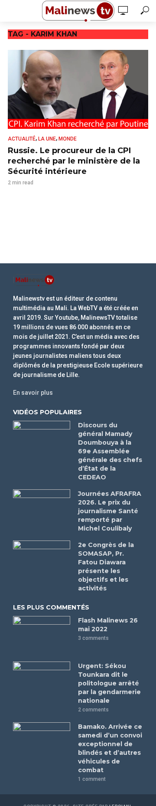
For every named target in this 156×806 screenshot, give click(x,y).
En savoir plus (33, 392)
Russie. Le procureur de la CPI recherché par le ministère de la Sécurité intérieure (74, 161)
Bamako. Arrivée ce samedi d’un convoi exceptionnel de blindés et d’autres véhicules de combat (110, 748)
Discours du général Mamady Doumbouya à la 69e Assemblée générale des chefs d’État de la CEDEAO (110, 451)
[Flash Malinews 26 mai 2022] (41, 635)
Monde (67, 139)
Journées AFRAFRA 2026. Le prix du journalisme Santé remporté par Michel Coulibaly (109, 511)
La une (47, 139)
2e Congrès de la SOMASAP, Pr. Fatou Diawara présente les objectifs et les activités (106, 566)
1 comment (92, 779)
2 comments (93, 710)
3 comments (93, 638)
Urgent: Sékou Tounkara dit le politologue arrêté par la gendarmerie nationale (109, 683)
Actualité (22, 139)
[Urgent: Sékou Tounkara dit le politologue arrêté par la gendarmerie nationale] (41, 681)
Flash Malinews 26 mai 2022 (108, 624)
